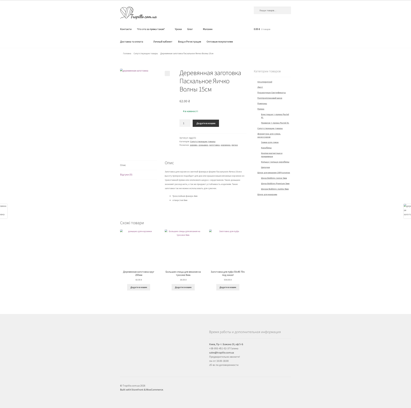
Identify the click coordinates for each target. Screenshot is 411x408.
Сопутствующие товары (146, 53)
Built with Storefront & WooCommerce (141, 389)
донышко (203, 145)
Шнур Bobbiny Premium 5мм (275, 183)
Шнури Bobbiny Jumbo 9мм (275, 188)
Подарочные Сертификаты (271, 92)
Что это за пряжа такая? (151, 29)
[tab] (138, 165)
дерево (193, 145)
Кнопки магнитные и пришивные (271, 155)
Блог (190, 29)
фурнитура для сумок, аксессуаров (269, 135)
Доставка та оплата (131, 41)
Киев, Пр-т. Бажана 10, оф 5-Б (226, 344)
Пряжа (260, 108)
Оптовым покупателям (220, 41)
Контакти (125, 29)
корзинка (225, 145)
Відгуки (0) (126, 174)
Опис (123, 165)
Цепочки (265, 167)
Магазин (207, 29)
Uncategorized (264, 81)
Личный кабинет (162, 41)
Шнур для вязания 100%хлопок (273, 172)
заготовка (214, 145)
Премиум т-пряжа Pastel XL (275, 122)
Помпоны (262, 103)
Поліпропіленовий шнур (269, 98)
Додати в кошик (205, 123)
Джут (260, 87)
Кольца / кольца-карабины (275, 161)
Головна (127, 53)
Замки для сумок (270, 142)
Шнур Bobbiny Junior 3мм (274, 178)
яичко (235, 145)
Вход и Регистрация (189, 41)
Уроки (178, 29)
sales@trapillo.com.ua (221, 352)
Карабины (266, 147)
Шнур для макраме (267, 194)
